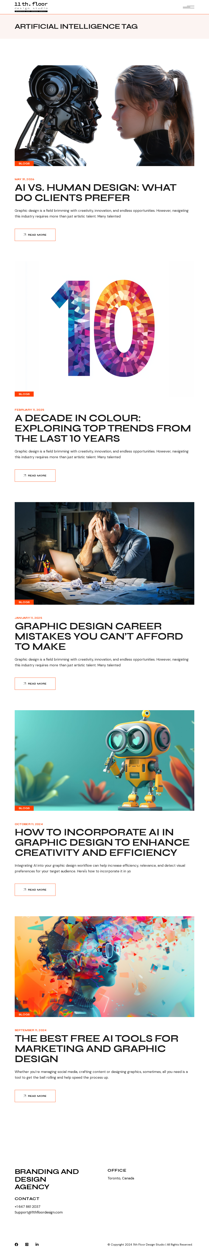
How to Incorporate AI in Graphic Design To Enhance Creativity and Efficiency (102, 842)
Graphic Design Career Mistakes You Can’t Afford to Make (99, 636)
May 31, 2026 (24, 179)
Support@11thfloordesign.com (39, 1212)
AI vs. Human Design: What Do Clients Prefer (95, 193)
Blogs (24, 163)
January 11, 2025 (28, 618)
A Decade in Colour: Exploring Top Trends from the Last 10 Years (103, 428)
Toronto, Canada (121, 1178)
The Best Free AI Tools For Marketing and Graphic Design (96, 1049)
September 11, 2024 (31, 1030)
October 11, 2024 (29, 824)
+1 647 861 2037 (27, 1206)
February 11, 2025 (29, 410)
